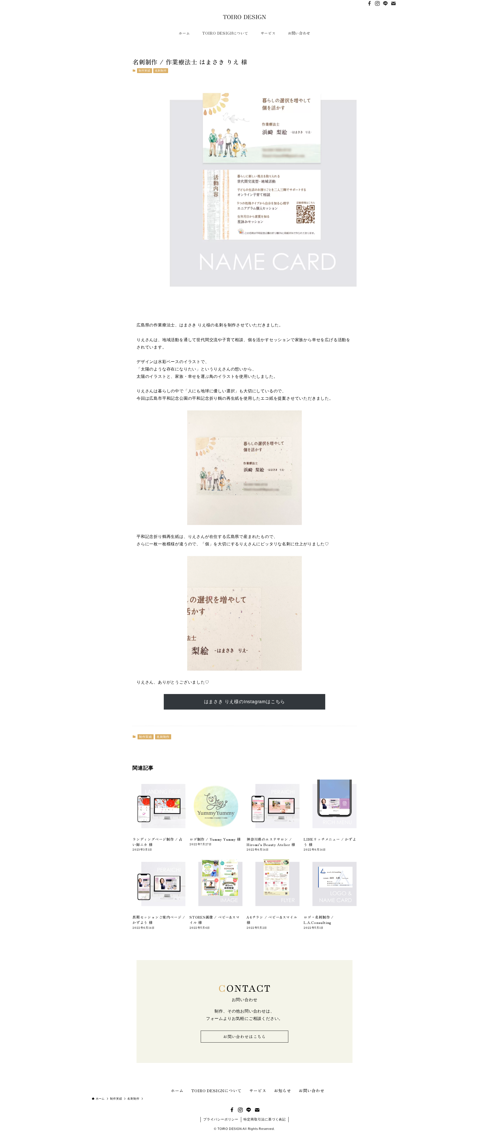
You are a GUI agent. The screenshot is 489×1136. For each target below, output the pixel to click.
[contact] (393, 3)
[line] (385, 3)
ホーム (177, 1090)
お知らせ (282, 1090)
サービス (257, 1090)
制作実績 (145, 70)
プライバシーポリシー (220, 1119)
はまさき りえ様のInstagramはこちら (244, 701)
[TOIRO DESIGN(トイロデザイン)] (244, 17)
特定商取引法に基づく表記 (264, 1119)
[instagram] (377, 3)
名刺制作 (161, 70)
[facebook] (369, 3)
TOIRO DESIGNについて (216, 1090)
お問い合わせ (311, 1090)
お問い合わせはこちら (244, 1036)
